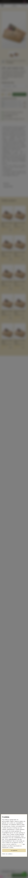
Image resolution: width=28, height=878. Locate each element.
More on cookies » (7, 854)
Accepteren (14, 850)
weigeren (19, 844)
